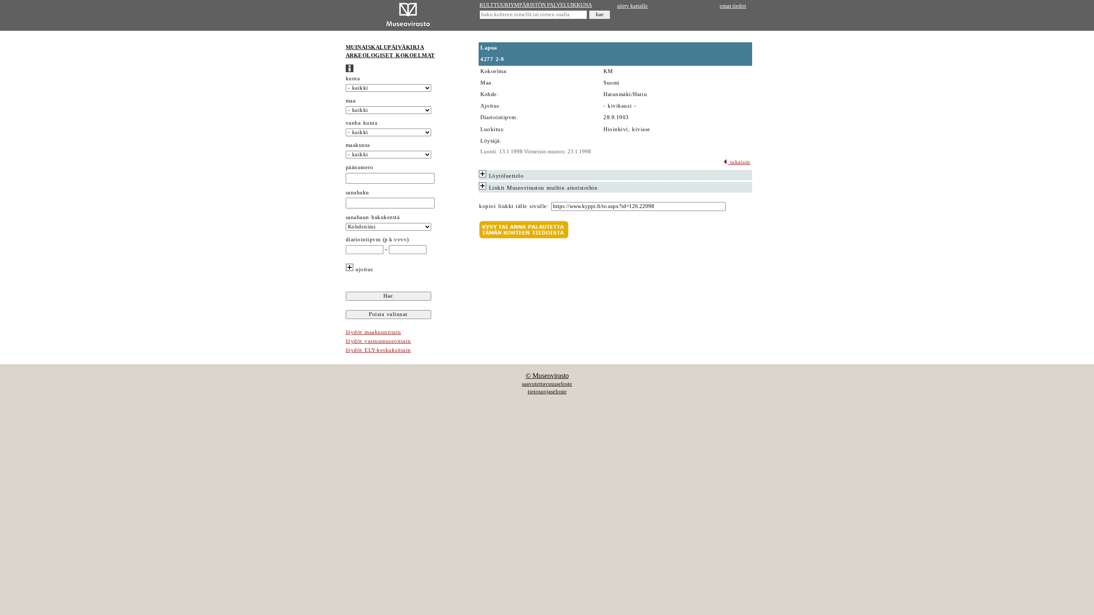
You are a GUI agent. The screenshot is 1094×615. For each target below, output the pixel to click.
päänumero (359, 167)
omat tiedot (733, 6)
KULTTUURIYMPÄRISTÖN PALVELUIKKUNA (535, 5)
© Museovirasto (547, 375)
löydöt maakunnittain (373, 332)
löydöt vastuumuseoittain (378, 341)
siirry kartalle (632, 6)
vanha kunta (362, 123)
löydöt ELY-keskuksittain (378, 350)
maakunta (358, 145)
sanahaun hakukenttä (373, 217)
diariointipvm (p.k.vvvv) (377, 240)
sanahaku (357, 193)
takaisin (739, 162)
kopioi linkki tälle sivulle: (514, 206)
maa (351, 101)
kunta (353, 79)
